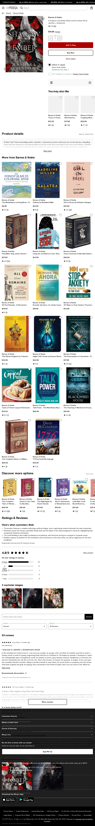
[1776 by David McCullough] (47, 437)
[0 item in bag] (91, 8)
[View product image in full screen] (5, 69)
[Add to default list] (60, 97)
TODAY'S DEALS (8, 2)
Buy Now (70, 53)
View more (47, 151)
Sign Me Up (47, 752)
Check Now (28, 770)
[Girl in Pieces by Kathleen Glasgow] (78, 180)
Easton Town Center (81, 74)
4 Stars (5, 566)
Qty (55, 36)
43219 (62, 65)
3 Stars (4, 570)
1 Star (4, 579)
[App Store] (9, 799)
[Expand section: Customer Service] (47, 716)
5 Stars (4, 562)
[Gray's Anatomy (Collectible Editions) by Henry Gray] (78, 231)
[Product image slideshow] (24, 44)
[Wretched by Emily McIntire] (71, 104)
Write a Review (88, 553)
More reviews (47, 702)
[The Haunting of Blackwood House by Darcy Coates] (78, 385)
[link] (55, 120)
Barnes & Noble (18, 13)
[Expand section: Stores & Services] (47, 729)
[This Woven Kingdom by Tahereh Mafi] (16, 334)
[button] (24, 44)
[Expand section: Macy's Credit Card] (47, 722)
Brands (8, 13)
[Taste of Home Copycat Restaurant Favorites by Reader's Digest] (16, 385)
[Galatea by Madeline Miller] (47, 180)
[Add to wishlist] (43, 19)
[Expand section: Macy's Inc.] (47, 735)
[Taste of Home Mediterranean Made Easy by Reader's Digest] (55, 104)
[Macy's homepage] (3, 13)
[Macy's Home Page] (11, 8)
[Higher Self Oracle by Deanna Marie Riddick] (47, 334)
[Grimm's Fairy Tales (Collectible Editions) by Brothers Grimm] (27, 487)
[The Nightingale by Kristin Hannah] (45, 487)
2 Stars (4, 574)
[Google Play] (26, 799)
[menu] (3, 7)
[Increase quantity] (59, 38)
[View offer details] (70, 82)
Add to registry (71, 58)
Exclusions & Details (17, 770)
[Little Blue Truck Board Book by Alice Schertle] (80, 487)
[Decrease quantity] (50, 38)
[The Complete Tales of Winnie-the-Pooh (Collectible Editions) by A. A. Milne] (10, 487)
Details (57, 32)
